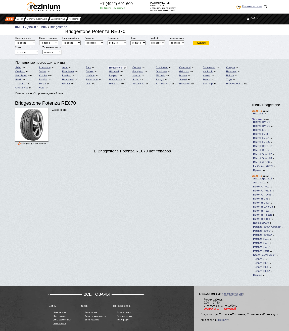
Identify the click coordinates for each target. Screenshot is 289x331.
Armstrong (45, 67)
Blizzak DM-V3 (261, 126)
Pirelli (18, 79)
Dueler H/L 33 (260, 198)
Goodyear (137, 71)
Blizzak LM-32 (261, 134)
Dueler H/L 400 (261, 202)
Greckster (161, 71)
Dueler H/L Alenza (263, 206)
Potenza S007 (261, 243)
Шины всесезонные (62, 320)
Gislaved (114, 71)
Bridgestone (58, 27)
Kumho (43, 75)
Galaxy (89, 71)
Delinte (42, 71)
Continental (209, 67)
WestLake (114, 83)
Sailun (135, 79)
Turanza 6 (258, 259)
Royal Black (115, 79)
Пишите (223, 320)
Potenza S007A (261, 247)
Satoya (160, 79)
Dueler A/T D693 (262, 194)
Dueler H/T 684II (262, 218)
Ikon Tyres (21, 75)
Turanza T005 (260, 267)
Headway (231, 71)
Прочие (257, 170)
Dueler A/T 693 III (262, 190)
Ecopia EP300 (261, 222)
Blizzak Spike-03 (262, 158)
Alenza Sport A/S (262, 178)
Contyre (230, 67)
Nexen (206, 75)
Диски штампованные (95, 316)
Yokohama (138, 83)
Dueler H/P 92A (261, 210)
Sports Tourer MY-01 (264, 255)
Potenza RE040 (261, 230)
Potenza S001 (261, 239)
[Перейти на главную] (43, 5)
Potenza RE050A (262, 235)
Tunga (42, 83)
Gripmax (184, 71)
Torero (206, 79)
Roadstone (92, 79)
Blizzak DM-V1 (261, 122)
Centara (136, 67)
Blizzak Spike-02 (262, 154)
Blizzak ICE (259, 130)
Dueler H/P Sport (262, 214)
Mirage (183, 75)
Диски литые (91, 312)
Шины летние (59, 312)
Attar (65, 67)
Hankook (208, 71)
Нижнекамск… (234, 83)
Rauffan (43, 79)
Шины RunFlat (59, 323)
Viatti (88, 83)
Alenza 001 (259, 182)
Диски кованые (92, 320)
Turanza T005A (261, 271)
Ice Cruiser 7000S (263, 166)
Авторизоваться (124, 316)
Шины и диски (25, 27)
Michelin (160, 75)
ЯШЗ (41, 87)
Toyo (229, 79)
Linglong (113, 75)
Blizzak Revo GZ (262, 146)
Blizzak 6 (258, 113)
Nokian (230, 75)
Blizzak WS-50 (261, 162)
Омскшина (21, 87)
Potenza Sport (261, 251)
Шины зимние (59, 316)
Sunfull (183, 79)
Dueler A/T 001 (261, 186)
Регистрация (123, 320)
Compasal (184, 67)
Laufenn (90, 75)
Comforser (162, 67)
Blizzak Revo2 (261, 150)
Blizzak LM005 (261, 142)
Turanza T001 (260, 263)
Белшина (184, 83)
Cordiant (20, 71)
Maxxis (136, 75)
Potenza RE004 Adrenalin (267, 226)
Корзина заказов (252, 6)
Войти (254, 18)
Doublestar (68, 71)
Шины (42, 27)
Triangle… (21, 83)
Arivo (18, 67)
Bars (88, 67)
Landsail (66, 75)
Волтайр (208, 83)
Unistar (66, 83)
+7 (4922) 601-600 (116, 3)
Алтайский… (163, 83)
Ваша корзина (124, 312)
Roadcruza (68, 79)
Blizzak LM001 (261, 138)
